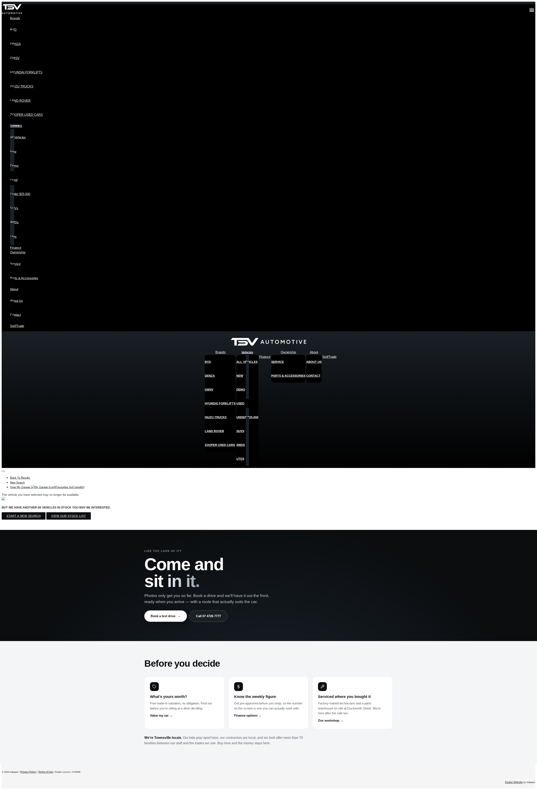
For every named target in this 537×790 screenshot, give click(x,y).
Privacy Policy (28, 771)
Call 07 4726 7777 (208, 616)
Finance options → (248, 715)
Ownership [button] (17, 252)
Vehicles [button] (16, 126)
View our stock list (68, 516)
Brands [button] (15, 18)
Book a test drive (166, 616)
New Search (17, 482)
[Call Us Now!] (529, 343)
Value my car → (161, 715)
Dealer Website (514, 782)
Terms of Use (45, 771)
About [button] (14, 289)
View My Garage (47, 487)
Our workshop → (330, 720)
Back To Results (20, 477)
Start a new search (24, 516)
